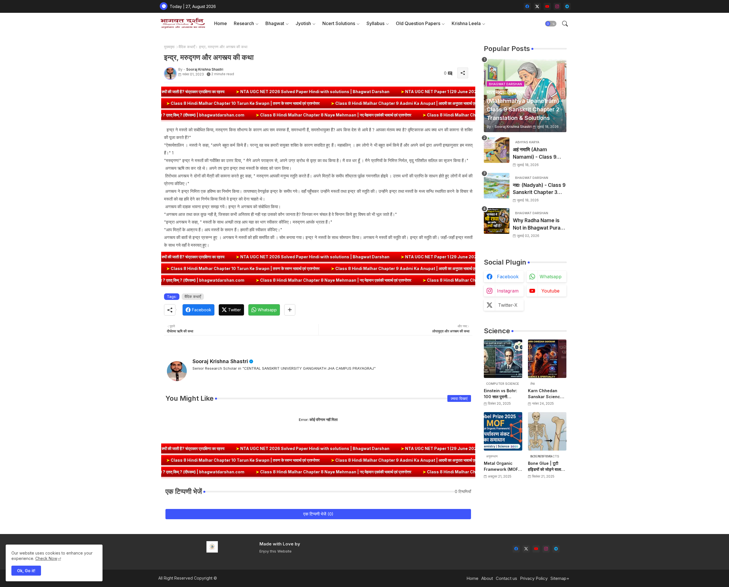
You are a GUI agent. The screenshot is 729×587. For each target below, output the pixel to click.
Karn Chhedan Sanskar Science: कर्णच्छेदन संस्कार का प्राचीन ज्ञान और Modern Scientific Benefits (546, 394)
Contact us (506, 578)
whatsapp (551, 276)
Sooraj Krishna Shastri (220, 361)
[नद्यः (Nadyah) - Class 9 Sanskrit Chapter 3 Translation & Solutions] (496, 186)
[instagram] (557, 6)
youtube (550, 291)
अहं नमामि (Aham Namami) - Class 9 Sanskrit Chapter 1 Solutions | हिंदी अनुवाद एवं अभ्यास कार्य (539, 154)
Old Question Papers (418, 23)
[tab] (220, 23)
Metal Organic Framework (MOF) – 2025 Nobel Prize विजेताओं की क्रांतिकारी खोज (503, 466)
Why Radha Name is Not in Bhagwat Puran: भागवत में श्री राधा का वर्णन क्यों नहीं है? (539, 225)
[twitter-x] (537, 6)
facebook (508, 276)
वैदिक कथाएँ (187, 46)
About (487, 578)
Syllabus (375, 23)
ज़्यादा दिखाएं (459, 398)
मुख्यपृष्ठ (169, 46)
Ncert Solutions (338, 23)
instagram (508, 291)
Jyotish (303, 23)
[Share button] (289, 310)
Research (244, 23)
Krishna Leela (466, 23)
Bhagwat (274, 23)
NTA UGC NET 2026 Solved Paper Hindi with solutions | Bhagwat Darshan (266, 91)
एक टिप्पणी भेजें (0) (318, 514)
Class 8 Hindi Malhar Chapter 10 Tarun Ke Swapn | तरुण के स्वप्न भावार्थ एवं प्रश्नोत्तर (289, 103)
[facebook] (527, 6)
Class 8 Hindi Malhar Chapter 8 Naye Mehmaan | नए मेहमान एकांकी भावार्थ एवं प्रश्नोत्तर (283, 115)
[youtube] (547, 6)
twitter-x (507, 305)
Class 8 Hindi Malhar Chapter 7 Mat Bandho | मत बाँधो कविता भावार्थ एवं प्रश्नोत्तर (444, 115)
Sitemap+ (559, 578)
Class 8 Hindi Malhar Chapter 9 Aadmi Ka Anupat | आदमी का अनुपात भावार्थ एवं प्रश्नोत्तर (456, 103)
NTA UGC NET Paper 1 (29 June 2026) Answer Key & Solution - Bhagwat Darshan (437, 91)
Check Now (46, 558)
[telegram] (567, 6)
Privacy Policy (534, 578)
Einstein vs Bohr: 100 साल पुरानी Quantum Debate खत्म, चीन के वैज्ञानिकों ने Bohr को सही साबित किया (503, 394)
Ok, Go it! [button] (26, 570)
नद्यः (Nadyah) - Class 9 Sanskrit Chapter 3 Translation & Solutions (539, 189)
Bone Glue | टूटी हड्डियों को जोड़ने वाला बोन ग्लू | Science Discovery (544, 466)
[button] (550, 23)
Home (220, 23)
